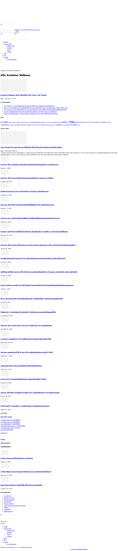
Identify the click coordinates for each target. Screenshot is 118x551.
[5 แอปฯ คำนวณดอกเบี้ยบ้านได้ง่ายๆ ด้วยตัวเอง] (5, 455)
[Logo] (8, 39)
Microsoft (86, 122)
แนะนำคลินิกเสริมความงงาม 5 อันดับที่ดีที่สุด (13, 426)
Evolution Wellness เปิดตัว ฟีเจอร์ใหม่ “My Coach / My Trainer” (24, 95)
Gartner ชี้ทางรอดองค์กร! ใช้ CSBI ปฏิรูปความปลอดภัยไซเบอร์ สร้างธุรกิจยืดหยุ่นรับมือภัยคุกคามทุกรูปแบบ (37, 285)
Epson (46, 122)
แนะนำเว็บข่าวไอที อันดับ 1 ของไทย (10, 428)
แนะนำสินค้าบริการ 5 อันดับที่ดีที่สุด (10, 422)
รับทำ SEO (18, 549)
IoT (68, 122)
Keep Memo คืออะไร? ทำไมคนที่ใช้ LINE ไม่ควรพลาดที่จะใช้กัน (21, 485)
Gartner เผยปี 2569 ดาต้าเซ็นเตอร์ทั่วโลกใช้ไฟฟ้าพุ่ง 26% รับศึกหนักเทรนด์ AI (27, 205)
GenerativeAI (55, 122)
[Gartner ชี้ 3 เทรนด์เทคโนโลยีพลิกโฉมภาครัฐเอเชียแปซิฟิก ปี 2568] (5, 376)
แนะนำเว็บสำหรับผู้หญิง (7, 430)
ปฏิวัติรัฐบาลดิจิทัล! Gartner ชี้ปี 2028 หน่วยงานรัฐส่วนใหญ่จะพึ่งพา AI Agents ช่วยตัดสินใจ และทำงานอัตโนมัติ (39, 272)
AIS (6, 122)
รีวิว (5, 56)
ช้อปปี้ (32, 125)
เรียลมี (50, 125)
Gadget (9, 48)
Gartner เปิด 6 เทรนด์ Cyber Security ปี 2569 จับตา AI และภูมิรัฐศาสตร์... (27, 325)
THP (17, 125)
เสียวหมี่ (54, 125)
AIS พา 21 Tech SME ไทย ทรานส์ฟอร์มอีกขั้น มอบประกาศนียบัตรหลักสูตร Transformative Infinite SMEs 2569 (36, 108)
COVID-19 (18, 122)
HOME (6, 42)
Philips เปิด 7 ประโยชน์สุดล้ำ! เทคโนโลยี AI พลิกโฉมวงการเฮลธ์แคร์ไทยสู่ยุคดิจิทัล (28, 312)
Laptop (9, 52)
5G (1, 122)
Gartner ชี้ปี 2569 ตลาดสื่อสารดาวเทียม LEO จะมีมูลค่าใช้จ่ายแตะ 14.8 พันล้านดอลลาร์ (30, 393)
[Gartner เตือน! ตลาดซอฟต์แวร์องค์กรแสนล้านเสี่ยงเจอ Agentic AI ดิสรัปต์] (5, 174)
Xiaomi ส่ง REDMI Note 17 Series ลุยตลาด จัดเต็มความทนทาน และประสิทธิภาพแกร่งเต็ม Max (31, 114)
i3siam (3, 439)
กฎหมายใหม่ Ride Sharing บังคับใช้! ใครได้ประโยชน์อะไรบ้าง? (21, 366)
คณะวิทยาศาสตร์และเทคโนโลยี (79, 549)
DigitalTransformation (35, 122)
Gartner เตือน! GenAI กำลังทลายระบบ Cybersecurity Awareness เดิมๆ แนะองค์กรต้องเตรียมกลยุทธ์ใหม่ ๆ (38, 245)
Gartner (50, 122)
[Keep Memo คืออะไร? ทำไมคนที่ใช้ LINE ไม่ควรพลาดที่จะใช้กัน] (5, 482)
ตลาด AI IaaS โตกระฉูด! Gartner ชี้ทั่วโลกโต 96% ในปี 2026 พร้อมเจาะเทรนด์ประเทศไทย (31, 147)
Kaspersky (78, 122)
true (21, 125)
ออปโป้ (47, 125)
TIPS (5, 54)
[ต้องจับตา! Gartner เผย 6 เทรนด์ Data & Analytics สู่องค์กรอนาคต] (5, 188)
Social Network (11, 60)
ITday (72, 122)
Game (9, 50)
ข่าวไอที (6, 58)
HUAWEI (64, 122)
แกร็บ (63, 125)
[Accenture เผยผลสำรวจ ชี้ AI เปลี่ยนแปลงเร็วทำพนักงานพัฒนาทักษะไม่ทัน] (5, 335)
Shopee (109, 122)
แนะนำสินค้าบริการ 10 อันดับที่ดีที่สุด (10, 420)
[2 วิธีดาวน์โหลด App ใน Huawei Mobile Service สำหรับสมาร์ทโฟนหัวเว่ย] (5, 468)
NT (89, 122)
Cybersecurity (24, 122)
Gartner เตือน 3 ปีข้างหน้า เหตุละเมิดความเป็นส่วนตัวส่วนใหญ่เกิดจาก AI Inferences (29, 164)
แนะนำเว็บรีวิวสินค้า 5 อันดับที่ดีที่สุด (10, 424)
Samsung (104, 122)
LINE (83, 122)
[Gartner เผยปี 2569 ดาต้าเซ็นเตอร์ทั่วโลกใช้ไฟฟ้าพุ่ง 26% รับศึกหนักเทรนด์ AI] (5, 201)
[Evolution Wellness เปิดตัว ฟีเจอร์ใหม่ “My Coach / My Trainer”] (14, 91)
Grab (59, 122)
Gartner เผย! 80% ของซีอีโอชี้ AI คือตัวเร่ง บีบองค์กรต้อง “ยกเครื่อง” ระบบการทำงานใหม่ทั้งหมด (34, 232)
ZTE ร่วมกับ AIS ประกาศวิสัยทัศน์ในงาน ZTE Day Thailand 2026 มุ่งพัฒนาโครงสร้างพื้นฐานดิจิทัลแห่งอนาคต (35, 110)
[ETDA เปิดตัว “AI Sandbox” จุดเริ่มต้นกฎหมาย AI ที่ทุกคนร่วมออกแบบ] (5, 402)
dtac (43, 122)
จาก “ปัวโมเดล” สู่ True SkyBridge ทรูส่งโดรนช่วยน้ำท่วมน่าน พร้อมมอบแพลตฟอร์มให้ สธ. (29, 106)
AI (3, 122)
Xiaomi (24, 125)
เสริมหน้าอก (4, 433)
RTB (99, 122)
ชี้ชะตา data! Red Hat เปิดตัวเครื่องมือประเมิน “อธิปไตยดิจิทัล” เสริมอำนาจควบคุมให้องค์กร (32, 299)
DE (28, 122)
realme (96, 122)
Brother (10, 122)
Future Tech (7, 44)
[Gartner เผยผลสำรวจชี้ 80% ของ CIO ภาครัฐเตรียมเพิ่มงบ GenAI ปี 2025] (5, 349)
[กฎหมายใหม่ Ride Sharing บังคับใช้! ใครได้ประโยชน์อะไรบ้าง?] (5, 362)
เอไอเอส (58, 125)
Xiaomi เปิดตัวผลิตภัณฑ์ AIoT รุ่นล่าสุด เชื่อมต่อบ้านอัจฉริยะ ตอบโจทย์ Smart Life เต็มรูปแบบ (30, 112)
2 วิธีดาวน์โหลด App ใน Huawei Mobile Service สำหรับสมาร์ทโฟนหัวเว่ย (26, 472)
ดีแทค (38, 125)
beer (2, 99)
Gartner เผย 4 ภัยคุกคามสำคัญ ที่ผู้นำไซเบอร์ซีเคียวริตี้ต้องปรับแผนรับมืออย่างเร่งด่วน (30, 218)
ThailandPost (5, 125)
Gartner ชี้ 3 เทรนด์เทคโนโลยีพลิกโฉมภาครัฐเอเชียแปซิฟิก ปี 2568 (23, 379)
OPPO (92, 122)
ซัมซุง (35, 125)
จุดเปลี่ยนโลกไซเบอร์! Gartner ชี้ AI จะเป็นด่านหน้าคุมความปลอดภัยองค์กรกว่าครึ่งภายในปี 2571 (33, 258)
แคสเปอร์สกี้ (67, 125)
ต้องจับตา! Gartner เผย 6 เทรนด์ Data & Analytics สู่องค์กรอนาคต (25, 191)
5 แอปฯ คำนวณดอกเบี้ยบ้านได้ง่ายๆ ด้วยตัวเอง (17, 458)
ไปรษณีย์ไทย (73, 125)
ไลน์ (78, 125)
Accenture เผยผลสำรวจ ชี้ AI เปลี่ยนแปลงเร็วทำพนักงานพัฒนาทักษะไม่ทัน (26, 339)
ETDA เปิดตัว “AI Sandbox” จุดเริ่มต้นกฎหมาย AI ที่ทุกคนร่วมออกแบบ (25, 406)
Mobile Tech (11, 46)
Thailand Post (13, 125)
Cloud (13, 122)
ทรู (40, 125)
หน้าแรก (3, 71)
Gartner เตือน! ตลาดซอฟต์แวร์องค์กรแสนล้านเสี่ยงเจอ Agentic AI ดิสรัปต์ (27, 178)
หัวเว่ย (43, 125)
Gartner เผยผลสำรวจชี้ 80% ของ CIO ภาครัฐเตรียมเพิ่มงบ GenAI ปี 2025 (27, 352)
